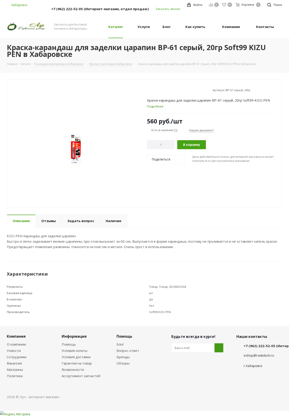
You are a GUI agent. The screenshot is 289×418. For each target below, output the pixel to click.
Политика (15, 376)
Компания (16, 336)
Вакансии (14, 363)
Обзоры (123, 363)
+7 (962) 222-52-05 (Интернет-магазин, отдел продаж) (100, 9)
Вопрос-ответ (128, 350)
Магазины (15, 369)
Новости (14, 350)
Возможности (73, 369)
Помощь (69, 344)
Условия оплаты (74, 350)
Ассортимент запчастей (81, 376)
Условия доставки (76, 357)
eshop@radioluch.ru (259, 355)
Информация (74, 336)
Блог (120, 344)
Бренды (123, 357)
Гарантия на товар (77, 363)
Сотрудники (16, 357)
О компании (16, 344)
